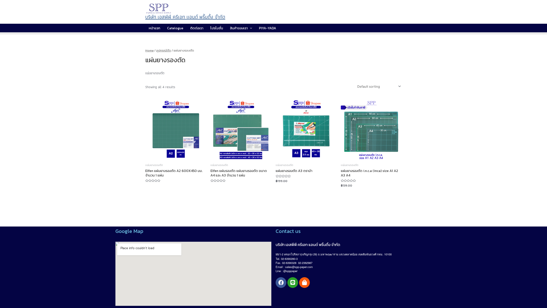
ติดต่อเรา (196, 28)
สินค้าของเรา (239, 28)
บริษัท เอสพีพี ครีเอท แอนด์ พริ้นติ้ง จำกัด (185, 17)
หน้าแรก (154, 28)
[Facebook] (281, 282)
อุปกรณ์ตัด (163, 50)
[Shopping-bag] (304, 282)
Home (149, 50)
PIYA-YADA (267, 28)
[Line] (292, 282)
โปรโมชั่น (216, 28)
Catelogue (175, 28)
